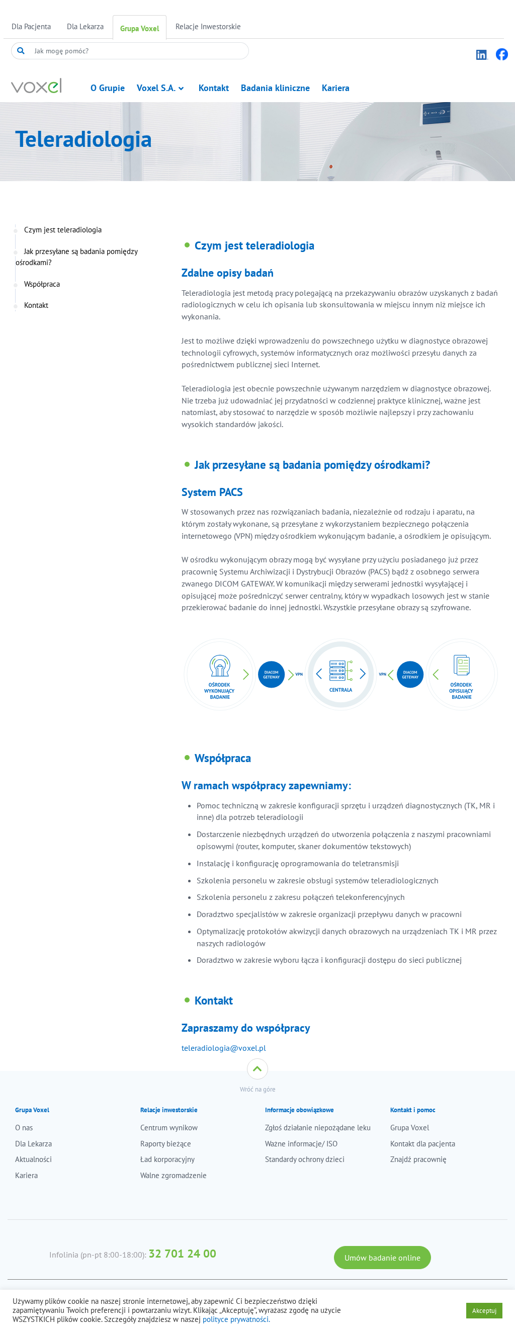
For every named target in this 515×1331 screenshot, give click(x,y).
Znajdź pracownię (418, 1159)
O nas (24, 1127)
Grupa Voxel (139, 28)
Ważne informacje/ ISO (301, 1143)
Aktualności (33, 1159)
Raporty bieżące (165, 1143)
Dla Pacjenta (31, 26)
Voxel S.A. (156, 88)
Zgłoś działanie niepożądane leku (318, 1127)
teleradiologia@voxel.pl (224, 1048)
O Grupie (108, 88)
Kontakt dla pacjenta (422, 1143)
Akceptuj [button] (484, 1310)
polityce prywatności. (236, 1319)
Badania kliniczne (275, 88)
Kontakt (214, 88)
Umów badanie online (382, 1258)
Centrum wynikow (169, 1127)
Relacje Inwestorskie (208, 26)
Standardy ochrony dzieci (305, 1159)
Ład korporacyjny (167, 1159)
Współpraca (42, 284)
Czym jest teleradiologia (63, 229)
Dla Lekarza (85, 26)
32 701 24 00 (182, 1253)
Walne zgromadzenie (173, 1175)
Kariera (336, 88)
